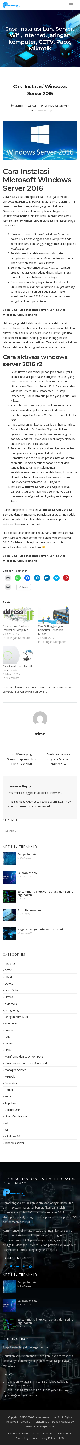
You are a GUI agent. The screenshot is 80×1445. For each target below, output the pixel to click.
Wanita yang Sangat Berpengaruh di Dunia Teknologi (21, 759)
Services (24, 1433)
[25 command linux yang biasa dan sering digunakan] (9, 896)
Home (11, 1433)
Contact (47, 1433)
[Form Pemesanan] (9, 915)
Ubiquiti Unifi (12, 1110)
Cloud (8, 977)
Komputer (11, 1023)
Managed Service (15, 1070)
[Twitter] (11, 1266)
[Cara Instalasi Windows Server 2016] (40, 140)
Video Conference (16, 1116)
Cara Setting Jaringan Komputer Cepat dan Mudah (50, 630)
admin (19, 105)
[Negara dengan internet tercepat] (9, 933)
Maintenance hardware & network (26, 1063)
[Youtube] (30, 1266)
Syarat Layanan (25, 1438)
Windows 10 (12, 1136)
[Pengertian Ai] (9, 858)
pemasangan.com (46, 542)
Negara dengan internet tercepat (40, 929)
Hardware (11, 1003)
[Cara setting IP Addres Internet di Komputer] (18, 615)
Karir (36, 1433)
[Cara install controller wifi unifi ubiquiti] (18, 655)
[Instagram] (24, 1266)
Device (9, 983)
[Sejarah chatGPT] (9, 877)
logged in (30, 793)
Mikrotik (10, 1076)
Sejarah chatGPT (28, 872)
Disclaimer (63, 1433)
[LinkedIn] (17, 1266)
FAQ (61, 1438)
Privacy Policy (47, 1438)
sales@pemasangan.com (23, 1395)
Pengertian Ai (26, 854)
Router (9, 1090)
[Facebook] (5, 1266)
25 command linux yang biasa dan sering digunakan (45, 893)
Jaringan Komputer (16, 1017)
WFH (8, 1123)
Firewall (9, 997)
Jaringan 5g (12, 1010)
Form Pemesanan (29, 910)
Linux (8, 1050)
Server (9, 1096)
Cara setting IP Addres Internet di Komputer (16, 628)
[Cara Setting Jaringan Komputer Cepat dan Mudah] (53, 615)
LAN (7, 1037)
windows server (57, 105)
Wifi (7, 1129)
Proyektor (11, 1083)
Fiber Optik (11, 990)
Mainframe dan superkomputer (24, 1056)
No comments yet (42, 110)
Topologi (10, 1103)
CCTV (8, 970)
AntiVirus (10, 963)
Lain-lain (10, 1030)
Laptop (9, 1043)
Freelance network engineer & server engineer (58, 759)
